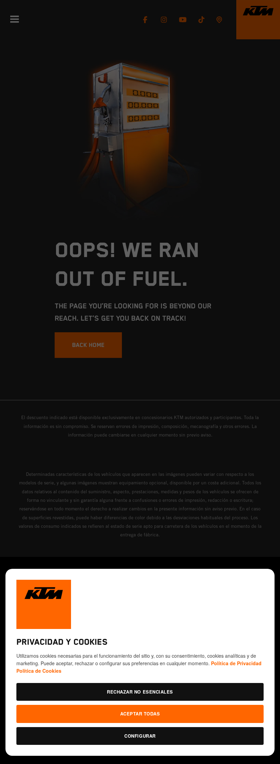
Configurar (139, 736)
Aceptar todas (140, 713)
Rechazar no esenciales (140, 691)
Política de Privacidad (236, 663)
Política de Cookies (38, 670)
